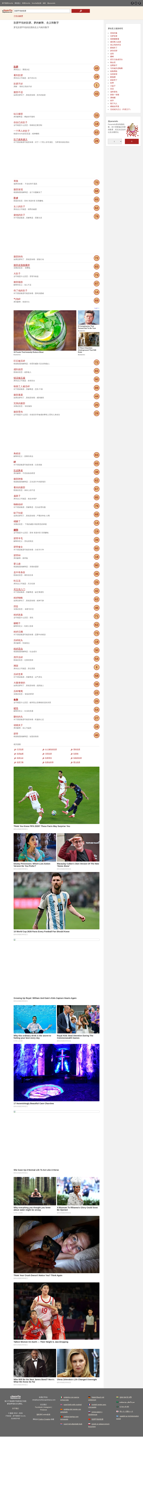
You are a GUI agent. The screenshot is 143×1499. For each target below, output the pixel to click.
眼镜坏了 (113, 48)
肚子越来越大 (20, 139)
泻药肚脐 (48, 754)
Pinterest (43, 1410)
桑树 (112, 57)
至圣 (112, 89)
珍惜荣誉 (113, 74)
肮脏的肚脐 (77, 758)
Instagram (47, 1407)
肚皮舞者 (18, 470)
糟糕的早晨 (114, 106)
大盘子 (113, 86)
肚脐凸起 (20, 758)
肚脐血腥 (20, 754)
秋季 (112, 83)
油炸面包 (113, 92)
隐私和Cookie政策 (43, 1414)
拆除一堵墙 (114, 95)
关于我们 (15, 1408)
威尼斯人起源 (115, 42)
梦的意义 (18, 3)
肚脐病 (75, 754)
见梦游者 (113, 36)
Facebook (39, 1407)
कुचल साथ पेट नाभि (126, 1397)
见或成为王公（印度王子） (121, 109)
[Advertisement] (56, 47)
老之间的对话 (115, 45)
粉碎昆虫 (18, 648)
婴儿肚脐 (76, 762)
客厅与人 (113, 104)
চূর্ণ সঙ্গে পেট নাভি (124, 1407)
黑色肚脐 (76, 749)
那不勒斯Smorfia (7, 3)
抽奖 (44, 3)
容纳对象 (113, 33)
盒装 (112, 54)
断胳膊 (113, 77)
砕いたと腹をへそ (126, 1411)
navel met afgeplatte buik (73, 1424)
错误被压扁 (19, 378)
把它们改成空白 (116, 59)
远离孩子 (113, 65)
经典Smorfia (26, 3)
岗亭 (112, 101)
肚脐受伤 (48, 758)
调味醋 (113, 98)
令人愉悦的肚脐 (51, 749)
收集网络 (113, 71)
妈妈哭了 (113, 80)
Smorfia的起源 (36, 3)
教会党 (113, 62)
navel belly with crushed (73, 1404)
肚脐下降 (20, 762)
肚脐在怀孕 (49, 762)
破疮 (16, 708)
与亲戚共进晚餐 (116, 68)
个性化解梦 (18, 16)
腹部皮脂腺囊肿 (22, 265)
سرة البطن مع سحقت (127, 1402)
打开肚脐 (20, 749)
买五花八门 (19, 589)
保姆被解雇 (114, 39)
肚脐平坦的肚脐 (97, 1419)
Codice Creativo (44, 1419)
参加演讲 (113, 51)
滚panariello (51, 3)
